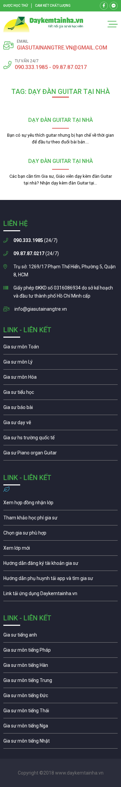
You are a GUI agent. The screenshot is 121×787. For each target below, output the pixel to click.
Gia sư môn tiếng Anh (60, 636)
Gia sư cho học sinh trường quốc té (60, 439)
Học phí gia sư (60, 519)
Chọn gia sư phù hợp (60, 534)
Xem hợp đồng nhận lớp (60, 504)
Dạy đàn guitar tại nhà (60, 120)
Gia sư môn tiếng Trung (60, 682)
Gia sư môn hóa (60, 378)
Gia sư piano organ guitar (60, 454)
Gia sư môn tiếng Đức (60, 697)
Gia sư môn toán (60, 348)
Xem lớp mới (60, 549)
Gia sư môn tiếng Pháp (60, 651)
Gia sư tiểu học (60, 394)
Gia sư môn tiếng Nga (60, 595)
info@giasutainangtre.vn (40, 309)
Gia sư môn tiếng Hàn (60, 667)
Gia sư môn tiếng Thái (60, 712)
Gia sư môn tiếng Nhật (60, 742)
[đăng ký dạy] (43, 24)
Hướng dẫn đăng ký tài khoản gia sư (60, 565)
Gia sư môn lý (60, 363)
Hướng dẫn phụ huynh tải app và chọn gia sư (60, 580)
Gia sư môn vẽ (60, 424)
